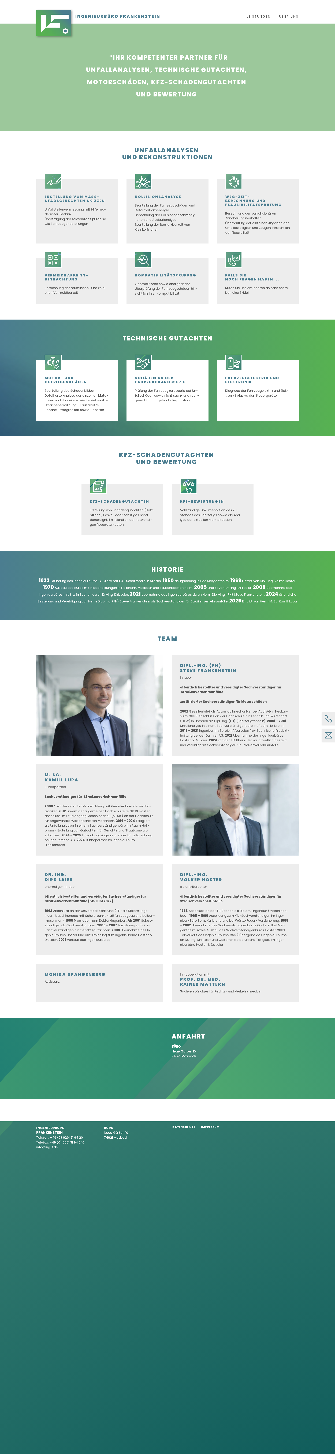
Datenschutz (184, 1127)
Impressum (210, 1127)
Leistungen (259, 16)
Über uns (289, 16)
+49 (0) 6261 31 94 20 (66, 1137)
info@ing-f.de (47, 1147)
